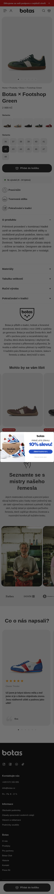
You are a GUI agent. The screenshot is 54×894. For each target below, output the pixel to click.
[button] (40, 451)
